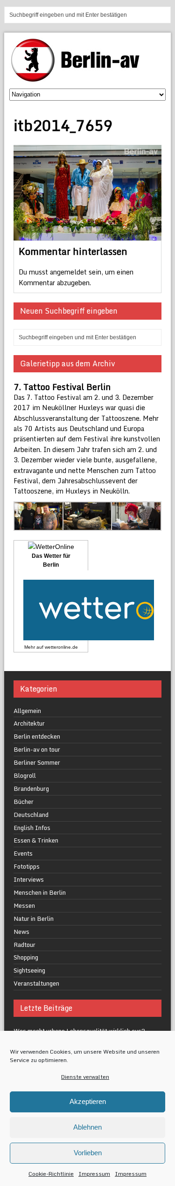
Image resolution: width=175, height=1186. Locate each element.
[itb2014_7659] (87, 235)
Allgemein (27, 711)
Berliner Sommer (37, 762)
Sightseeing (29, 970)
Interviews (29, 879)
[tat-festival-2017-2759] (39, 525)
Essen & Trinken (36, 840)
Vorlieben (88, 1153)
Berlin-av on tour (37, 749)
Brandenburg (31, 788)
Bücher (24, 801)
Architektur (29, 723)
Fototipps (27, 866)
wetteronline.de (61, 647)
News (21, 931)
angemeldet (68, 272)
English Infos (32, 828)
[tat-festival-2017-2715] (88, 525)
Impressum (94, 1173)
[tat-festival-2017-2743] (136, 525)
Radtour (24, 944)
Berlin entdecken (37, 736)
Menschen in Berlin (40, 892)
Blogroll (25, 775)
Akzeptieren (88, 1101)
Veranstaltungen (36, 983)
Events (23, 853)
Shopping (26, 957)
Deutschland (31, 814)
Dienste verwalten (85, 1076)
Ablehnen (87, 1127)
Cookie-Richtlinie (51, 1173)
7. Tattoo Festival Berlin (62, 387)
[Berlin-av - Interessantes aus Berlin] (79, 78)
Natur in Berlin (34, 918)
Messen (24, 905)
